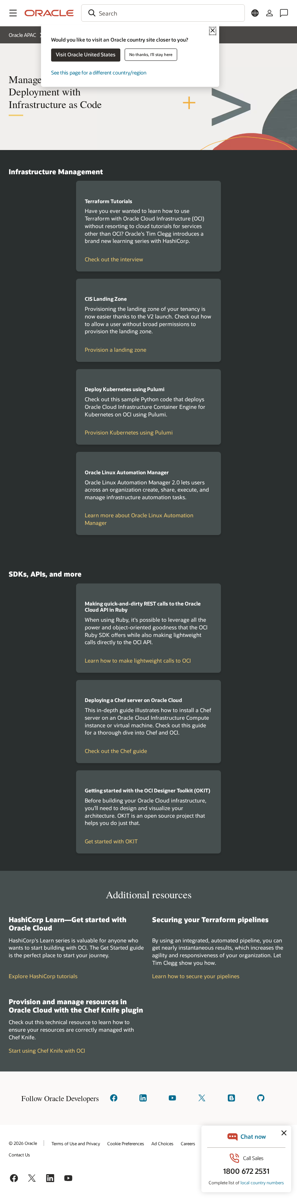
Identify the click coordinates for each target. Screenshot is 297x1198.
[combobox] (163, 13)
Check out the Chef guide (116, 750)
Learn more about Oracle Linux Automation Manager (139, 519)
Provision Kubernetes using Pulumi (129, 432)
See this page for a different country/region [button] (98, 72)
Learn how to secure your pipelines (195, 976)
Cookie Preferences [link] (125, 1143)
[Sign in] (269, 13)
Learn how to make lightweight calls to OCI (138, 660)
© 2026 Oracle (23, 1143)
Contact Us (19, 1155)
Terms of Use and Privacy (75, 1143)
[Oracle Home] (49, 13)
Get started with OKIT (111, 841)
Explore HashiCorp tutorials (43, 976)
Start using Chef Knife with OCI (47, 1050)
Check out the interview (114, 259)
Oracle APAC (22, 34)
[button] (13, 13)
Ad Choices (162, 1143)
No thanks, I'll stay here (150, 54)
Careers (188, 1143)
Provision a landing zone (115, 349)
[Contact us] (284, 13)
